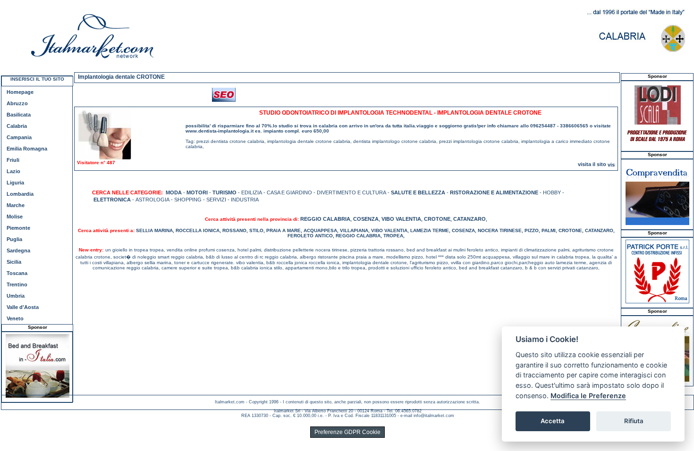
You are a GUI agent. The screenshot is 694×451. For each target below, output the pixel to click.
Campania (19, 137)
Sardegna (18, 250)
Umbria (16, 296)
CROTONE (437, 219)
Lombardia (20, 194)
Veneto (15, 318)
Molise (15, 216)
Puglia (14, 239)
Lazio (13, 171)
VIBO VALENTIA (401, 219)
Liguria (15, 182)
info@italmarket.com (434, 415)
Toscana (17, 273)
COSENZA (366, 219)
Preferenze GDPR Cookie (347, 432)
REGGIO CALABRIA (325, 219)
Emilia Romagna (27, 148)
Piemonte (18, 228)
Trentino (17, 284)
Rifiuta (633, 421)
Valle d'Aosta (23, 307)
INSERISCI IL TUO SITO (37, 79)
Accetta (553, 421)
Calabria (17, 126)
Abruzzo (17, 103)
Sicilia (14, 262)
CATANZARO (469, 219)
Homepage (20, 92)
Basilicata (19, 114)
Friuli (13, 160)
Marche (16, 205)
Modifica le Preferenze (588, 396)
